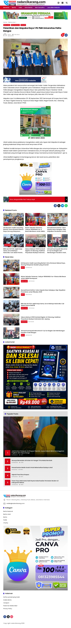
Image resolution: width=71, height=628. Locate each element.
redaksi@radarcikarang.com (15, 503)
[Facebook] (55, 205)
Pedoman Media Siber (10, 606)
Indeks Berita (7, 600)
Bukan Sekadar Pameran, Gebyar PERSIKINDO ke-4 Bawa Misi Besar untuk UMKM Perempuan (35, 229)
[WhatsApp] (66, 205)
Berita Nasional (15, 25)
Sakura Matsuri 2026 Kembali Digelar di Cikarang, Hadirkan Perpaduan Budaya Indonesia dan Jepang (35, 251)
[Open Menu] (62, 3)
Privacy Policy (7, 609)
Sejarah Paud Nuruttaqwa (20, 474)
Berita (6, 223)
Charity (5, 523)
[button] (58, 3)
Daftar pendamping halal (11, 597)
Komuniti (23, 25)
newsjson (6, 603)
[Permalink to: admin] (5, 35)
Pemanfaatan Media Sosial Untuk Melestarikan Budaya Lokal (32, 467)
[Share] (66, 35)
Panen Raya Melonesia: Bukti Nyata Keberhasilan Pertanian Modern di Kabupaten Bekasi (35, 482)
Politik (5, 520)
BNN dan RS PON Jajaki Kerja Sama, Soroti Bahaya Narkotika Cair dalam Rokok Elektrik (12, 251)
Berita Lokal (7, 25)
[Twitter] (58, 205)
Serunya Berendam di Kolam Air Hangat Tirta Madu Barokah (32, 460)
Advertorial (29, 245)
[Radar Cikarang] (24, 3)
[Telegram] (62, 205)
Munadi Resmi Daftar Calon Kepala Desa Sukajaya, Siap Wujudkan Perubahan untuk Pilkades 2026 (56, 229)
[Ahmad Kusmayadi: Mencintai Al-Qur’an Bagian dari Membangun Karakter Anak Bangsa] (57, 240)
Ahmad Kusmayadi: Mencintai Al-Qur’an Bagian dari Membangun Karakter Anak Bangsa (57, 251)
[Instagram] (11, 616)
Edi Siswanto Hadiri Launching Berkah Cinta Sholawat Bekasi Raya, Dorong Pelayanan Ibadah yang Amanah (13, 229)
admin (9, 34)
